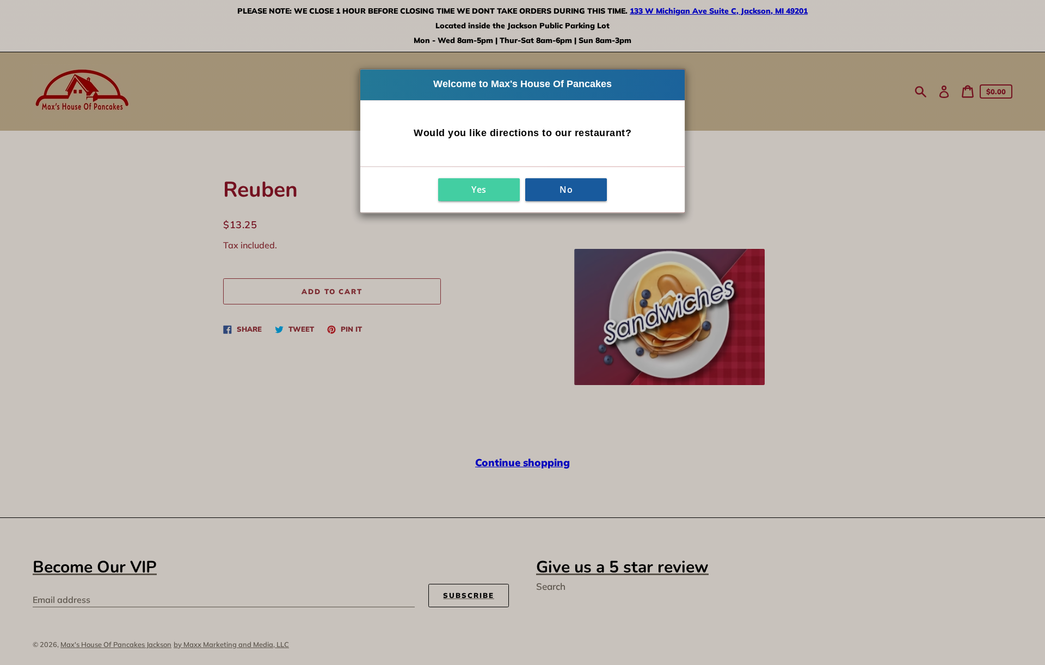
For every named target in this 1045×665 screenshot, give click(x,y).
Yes (479, 190)
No (566, 190)
